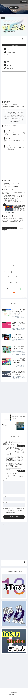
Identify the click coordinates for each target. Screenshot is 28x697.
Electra (5, 230)
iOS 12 (5, 228)
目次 (13, 45)
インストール (10, 65)
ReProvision (15, 197)
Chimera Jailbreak (9, 184)
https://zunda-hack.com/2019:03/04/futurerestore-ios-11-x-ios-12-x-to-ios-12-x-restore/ (15, 467)
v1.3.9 (6, 59)
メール (5, 502)
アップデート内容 (11, 52)
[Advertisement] (14, 86)
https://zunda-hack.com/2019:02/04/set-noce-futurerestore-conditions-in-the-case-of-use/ (14, 460)
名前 (4, 496)
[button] (22, 38)
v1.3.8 (6, 57)
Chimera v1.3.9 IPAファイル (11, 183)
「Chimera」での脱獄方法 (11, 186)
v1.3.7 (6, 54)
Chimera (9, 61)
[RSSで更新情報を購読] (14, 292)
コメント (6, 480)
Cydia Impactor (12, 195)
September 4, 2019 (14, 121)
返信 (21, 446)
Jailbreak (11, 228)
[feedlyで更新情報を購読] (20, 288)
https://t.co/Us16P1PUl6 (11, 112)
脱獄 (16, 228)
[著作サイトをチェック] (7, 288)
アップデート (10, 49)
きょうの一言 (10, 68)
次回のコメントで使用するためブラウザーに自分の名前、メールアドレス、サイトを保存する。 (13, 510)
